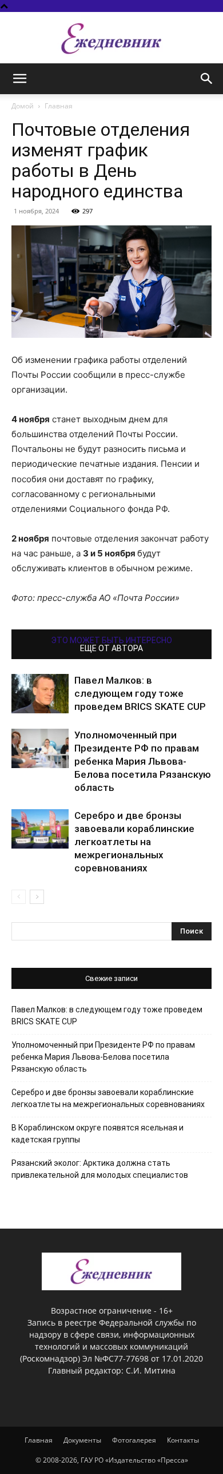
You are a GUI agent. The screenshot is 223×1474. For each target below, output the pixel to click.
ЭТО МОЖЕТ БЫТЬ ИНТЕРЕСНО (111, 640)
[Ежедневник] (111, 38)
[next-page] (37, 897)
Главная (59, 106)
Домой (22, 106)
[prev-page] (18, 897)
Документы (82, 1440)
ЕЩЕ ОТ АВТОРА (111, 648)
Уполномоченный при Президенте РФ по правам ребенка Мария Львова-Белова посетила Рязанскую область (142, 761)
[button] (19, 78)
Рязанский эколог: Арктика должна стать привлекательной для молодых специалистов (99, 1169)
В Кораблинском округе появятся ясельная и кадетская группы (97, 1133)
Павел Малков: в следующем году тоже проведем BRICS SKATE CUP (140, 693)
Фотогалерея (134, 1440)
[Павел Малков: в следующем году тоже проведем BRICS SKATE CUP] (40, 693)
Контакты (183, 1440)
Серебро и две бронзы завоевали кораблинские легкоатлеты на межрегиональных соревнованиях (134, 842)
